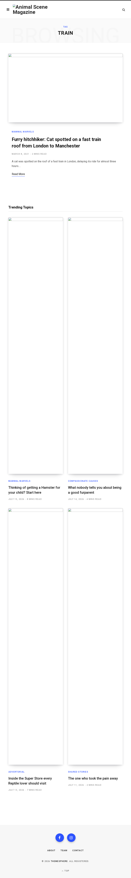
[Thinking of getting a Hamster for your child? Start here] (35, 346)
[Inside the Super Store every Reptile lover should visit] (35, 636)
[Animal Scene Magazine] (39, 9)
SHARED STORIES (78, 772)
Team (64, 850)
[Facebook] (59, 837)
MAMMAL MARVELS (23, 132)
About (51, 850)
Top (66, 871)
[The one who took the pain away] (95, 636)
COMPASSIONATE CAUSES (83, 481)
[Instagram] (71, 837)
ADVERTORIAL (16, 772)
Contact (78, 850)
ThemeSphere (59, 861)
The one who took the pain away (93, 778)
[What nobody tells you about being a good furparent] (95, 346)
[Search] (123, 9)
